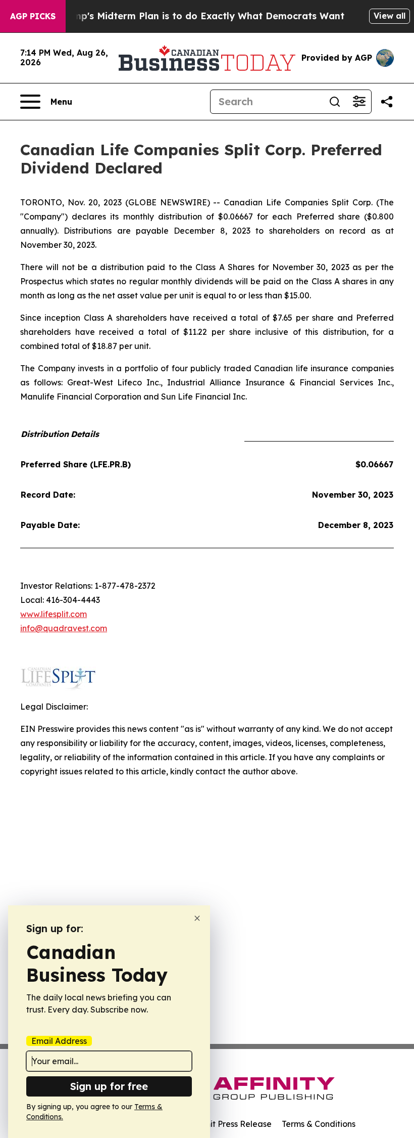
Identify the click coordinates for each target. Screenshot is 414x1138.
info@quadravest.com (63, 628)
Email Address (59, 1041)
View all (389, 16)
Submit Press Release (230, 1124)
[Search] (335, 101)
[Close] (197, 918)
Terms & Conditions (318, 1124)
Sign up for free (109, 1086)
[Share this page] (387, 102)
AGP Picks (33, 16)
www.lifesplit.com (53, 614)
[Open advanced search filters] (359, 101)
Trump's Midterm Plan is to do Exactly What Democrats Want (201, 16)
